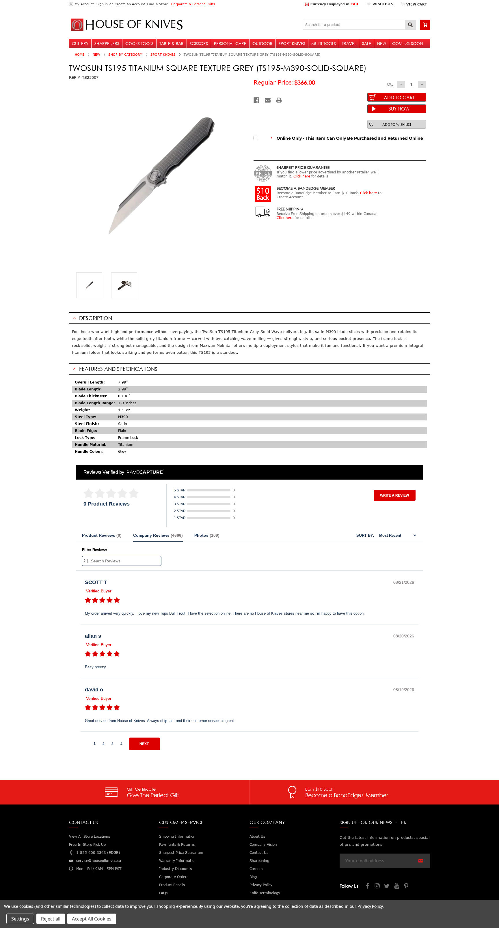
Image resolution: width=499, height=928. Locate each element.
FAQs (163, 893)
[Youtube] (397, 886)
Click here (301, 176)
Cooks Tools (139, 43)
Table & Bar (171, 43)
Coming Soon (407, 43)
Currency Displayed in (333, 4)
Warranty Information (178, 860)
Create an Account (130, 4)
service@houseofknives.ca (98, 860)
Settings (20, 919)
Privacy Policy (370, 906)
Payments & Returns (177, 844)
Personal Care (230, 43)
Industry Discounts (175, 869)
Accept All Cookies (91, 919)
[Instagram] (377, 886)
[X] (387, 886)
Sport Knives (292, 43)
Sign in (102, 4)
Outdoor (262, 43)
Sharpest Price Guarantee (181, 852)
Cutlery (80, 43)
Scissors (199, 43)
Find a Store (157, 4)
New (381, 43)
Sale (366, 43)
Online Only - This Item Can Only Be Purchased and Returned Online (347, 138)
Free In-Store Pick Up (87, 844)
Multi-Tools (323, 43)
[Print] (279, 100)
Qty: (390, 84)
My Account (84, 4)
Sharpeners (106, 43)
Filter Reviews (94, 550)
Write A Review (394, 495)
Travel (349, 43)
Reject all (50, 919)
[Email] (268, 100)
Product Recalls (172, 885)
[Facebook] (256, 100)
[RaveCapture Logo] (143, 472)
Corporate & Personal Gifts (193, 4)
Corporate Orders (173, 877)
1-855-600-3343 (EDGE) (98, 852)
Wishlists (383, 4)
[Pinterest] (407, 886)
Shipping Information (177, 836)
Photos (206, 535)
